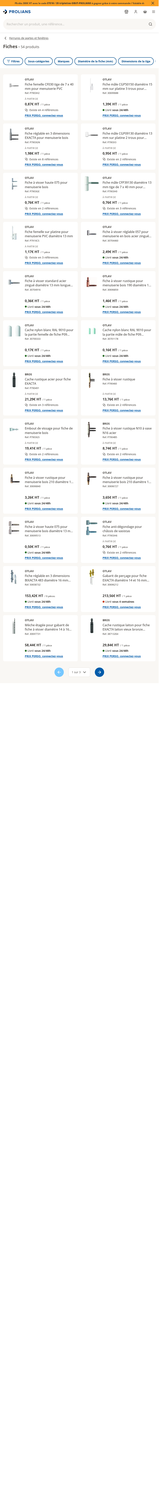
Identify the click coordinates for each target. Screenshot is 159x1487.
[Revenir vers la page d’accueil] (17, 11)
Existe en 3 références (121, 208)
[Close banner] (153, 3)
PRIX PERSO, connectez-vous (44, 115)
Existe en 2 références (121, 159)
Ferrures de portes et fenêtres (28, 38)
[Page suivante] (99, 672)
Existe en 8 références (43, 159)
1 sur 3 (76, 672)
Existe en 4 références (43, 110)
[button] (79, 24)
